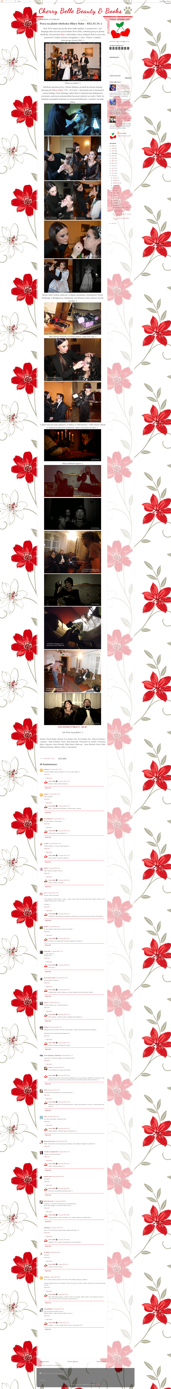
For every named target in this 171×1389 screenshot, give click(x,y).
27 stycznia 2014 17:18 (57, 951)
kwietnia (115, 198)
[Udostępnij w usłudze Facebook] (64, 758)
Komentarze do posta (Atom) (53, 1365)
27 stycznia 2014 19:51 (64, 965)
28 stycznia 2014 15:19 (64, 1151)
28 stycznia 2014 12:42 (64, 1128)
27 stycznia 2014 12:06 (55, 769)
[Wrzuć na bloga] (60, 758)
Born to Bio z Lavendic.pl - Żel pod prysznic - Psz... (122, 214)
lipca (114, 190)
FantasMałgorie (48, 1309)
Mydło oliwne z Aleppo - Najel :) (121, 207)
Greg (45, 1116)
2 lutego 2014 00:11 (55, 1252)
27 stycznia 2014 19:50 (64, 938)
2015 (113, 173)
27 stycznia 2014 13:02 (55, 843)
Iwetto (50, 1067)
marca (114, 200)
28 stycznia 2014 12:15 (54, 1090)
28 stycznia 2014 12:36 (64, 1042)
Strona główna (73, 1361)
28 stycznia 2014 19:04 (58, 1176)
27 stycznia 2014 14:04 (54, 868)
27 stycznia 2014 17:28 (61, 977)
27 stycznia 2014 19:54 (64, 989)
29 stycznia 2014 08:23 (64, 1188)
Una (45, 893)
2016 (113, 170)
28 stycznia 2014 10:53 (64, 1014)
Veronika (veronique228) (50, 1151)
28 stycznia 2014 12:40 (64, 1075)
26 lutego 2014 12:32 (58, 1309)
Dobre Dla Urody (49, 1201)
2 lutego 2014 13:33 (63, 1264)
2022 (113, 156)
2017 (113, 168)
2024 (113, 151)
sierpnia (115, 188)
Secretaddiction (48, 818)
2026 (113, 146)
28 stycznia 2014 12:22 (53, 1116)
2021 (113, 158)
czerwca (115, 193)
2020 (113, 160)
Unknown (46, 769)
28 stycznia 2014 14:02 (61, 1141)
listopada (115, 180)
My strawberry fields (49, 977)
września (115, 185)
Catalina (46, 843)
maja (114, 195)
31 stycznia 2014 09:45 (60, 1201)
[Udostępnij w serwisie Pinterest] (66, 758)
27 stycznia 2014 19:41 (64, 880)
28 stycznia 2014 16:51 (64, 1163)
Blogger (98, 1384)
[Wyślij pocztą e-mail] (59, 758)
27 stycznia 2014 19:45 (64, 913)
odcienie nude (47, 1176)
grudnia (115, 178)
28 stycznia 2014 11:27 (67, 1055)
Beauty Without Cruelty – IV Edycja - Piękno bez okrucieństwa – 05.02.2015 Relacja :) (124, 87)
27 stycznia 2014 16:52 (54, 926)
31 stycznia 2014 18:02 (64, 1239)
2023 (113, 153)
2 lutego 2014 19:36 (63, 1294)
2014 (113, 175)
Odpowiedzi (49, 778)
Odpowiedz (47, 774)
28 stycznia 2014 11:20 (56, 1027)
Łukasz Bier (47, 951)
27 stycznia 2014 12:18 (54, 794)
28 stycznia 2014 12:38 (64, 1102)
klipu (62, 34)
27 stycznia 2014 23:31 (54, 1002)
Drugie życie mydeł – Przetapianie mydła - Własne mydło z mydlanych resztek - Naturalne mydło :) (124, 119)
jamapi (46, 794)
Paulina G (47, 1027)
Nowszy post (44, 1361)
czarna (46, 1002)
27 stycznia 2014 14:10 (52, 893)
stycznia (115, 205)
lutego (114, 203)
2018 (113, 165)
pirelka (46, 868)
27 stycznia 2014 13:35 (64, 830)
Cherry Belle (51, 781)
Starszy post (101, 1361)
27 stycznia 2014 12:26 (64, 806)
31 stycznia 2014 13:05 (57, 1227)
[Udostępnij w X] (62, 758)
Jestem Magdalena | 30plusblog (52, 1055)
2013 (113, 223)
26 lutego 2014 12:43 (63, 1322)
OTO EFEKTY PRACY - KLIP (72, 727)
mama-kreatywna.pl (49, 1141)
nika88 (46, 926)
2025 (113, 148)
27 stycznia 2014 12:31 (59, 818)
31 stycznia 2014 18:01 (64, 1215)
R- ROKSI (47, 1252)
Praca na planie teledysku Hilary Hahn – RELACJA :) (121, 210)
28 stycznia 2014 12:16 (58, 1067)
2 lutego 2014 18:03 (55, 1277)
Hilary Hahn (57, 90)
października (116, 183)
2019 (113, 163)
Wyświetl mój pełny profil (124, 136)
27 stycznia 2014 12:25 (64, 781)
